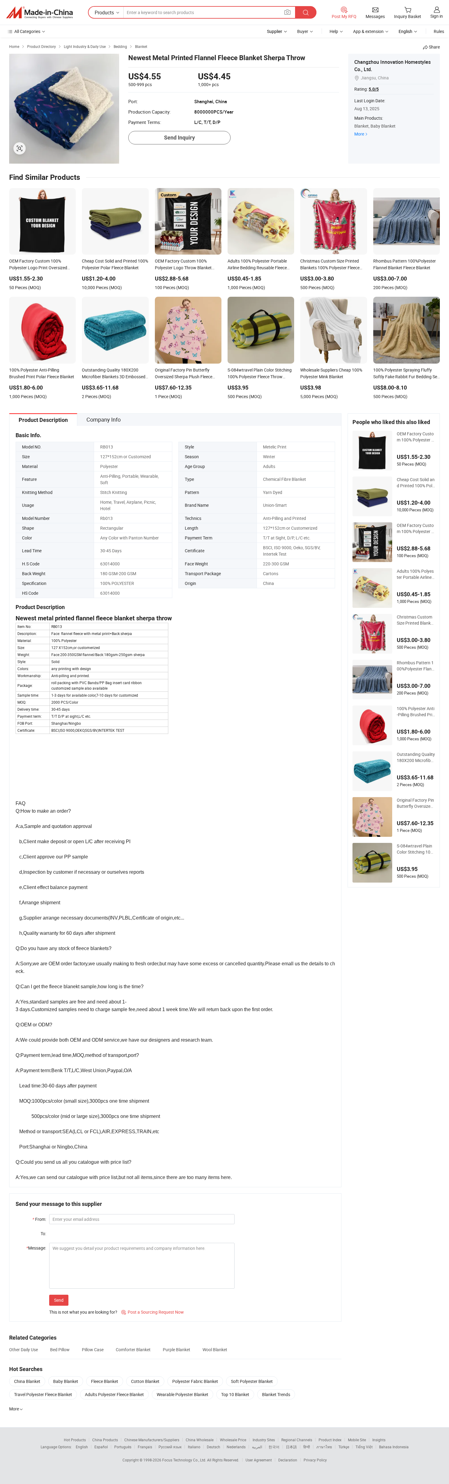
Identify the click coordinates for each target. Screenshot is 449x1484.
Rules (439, 31)
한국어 (273, 1446)
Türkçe (343, 1446)
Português (122, 1446)
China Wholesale (200, 1439)
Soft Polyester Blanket (252, 1381)
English (82, 1446)
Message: (36, 1248)
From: (39, 1219)
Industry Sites (264, 1439)
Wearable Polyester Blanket (182, 1394)
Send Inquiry (179, 137)
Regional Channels (296, 1439)
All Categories (27, 31)
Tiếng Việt (364, 1446)
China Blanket (27, 1381)
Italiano (194, 1446)
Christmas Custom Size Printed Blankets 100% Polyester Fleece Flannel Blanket (415, 620)
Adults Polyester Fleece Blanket (114, 1394)
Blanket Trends (276, 1394)
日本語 (291, 1446)
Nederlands (236, 1446)
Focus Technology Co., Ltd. (184, 1459)
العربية (257, 1446)
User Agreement (259, 1459)
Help (334, 31)
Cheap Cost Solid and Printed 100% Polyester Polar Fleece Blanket (416, 483)
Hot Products (75, 1439)
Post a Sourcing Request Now (152, 1312)
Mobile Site (357, 1439)
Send (59, 1300)
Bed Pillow (60, 1349)
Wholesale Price (233, 1439)
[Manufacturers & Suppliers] (39, 12)
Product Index (330, 1439)
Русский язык (170, 1446)
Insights (378, 1439)
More (359, 134)
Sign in (436, 16)
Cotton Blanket (145, 1381)
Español (101, 1446)
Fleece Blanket (104, 1381)
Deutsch (213, 1446)
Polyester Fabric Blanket (195, 1381)
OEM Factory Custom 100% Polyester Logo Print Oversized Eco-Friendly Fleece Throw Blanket (415, 437)
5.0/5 (374, 89)
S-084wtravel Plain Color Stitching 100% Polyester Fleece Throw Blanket (415, 849)
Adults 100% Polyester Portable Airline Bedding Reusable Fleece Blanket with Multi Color (416, 574)
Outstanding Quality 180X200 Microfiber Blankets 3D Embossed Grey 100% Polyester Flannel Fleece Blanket (416, 757)
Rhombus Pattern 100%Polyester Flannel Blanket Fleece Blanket (416, 666)
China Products (105, 1439)
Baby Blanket (65, 1381)
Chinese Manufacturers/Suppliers (151, 1439)
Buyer (302, 31)
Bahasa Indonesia (394, 1446)
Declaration (287, 1459)
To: (43, 1233)
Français (145, 1446)
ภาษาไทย (324, 1446)
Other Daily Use (23, 1349)
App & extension (368, 31)
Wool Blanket (215, 1349)
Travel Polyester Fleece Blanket (43, 1394)
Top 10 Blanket (235, 1394)
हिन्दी (306, 1446)
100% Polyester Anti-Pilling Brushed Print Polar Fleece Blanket (416, 712)
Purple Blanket (176, 1349)
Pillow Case (93, 1349)
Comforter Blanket (133, 1349)
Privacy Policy (315, 1459)
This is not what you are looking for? (83, 1312)
